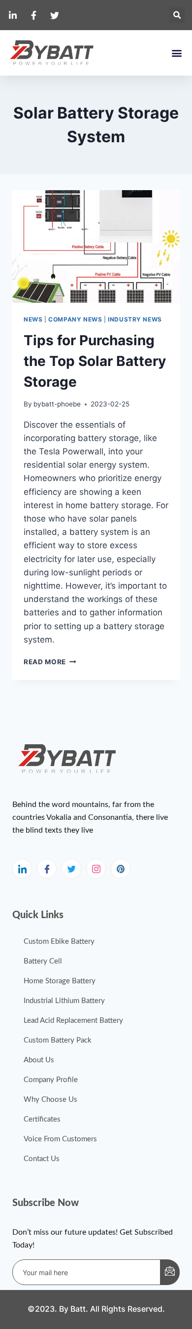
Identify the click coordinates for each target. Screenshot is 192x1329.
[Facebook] (47, 869)
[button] (177, 15)
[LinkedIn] (22, 869)
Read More (50, 662)
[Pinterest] (120, 869)
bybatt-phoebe (57, 404)
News (33, 319)
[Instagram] (96, 869)
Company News (75, 319)
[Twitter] (71, 869)
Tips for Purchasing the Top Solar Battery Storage (95, 361)
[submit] (170, 1272)
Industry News (135, 319)
